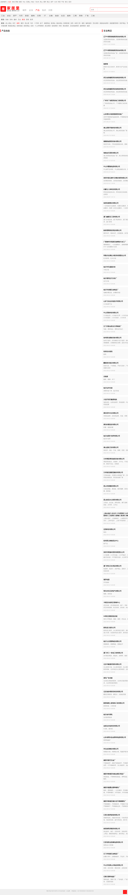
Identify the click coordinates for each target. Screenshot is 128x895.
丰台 (24, 2)
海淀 (32, 2)
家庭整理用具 (114, 23)
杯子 (41, 23)
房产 (15, 16)
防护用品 (123, 23)
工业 (3, 16)
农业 (9, 16)
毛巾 (31, 23)
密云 (66, 2)
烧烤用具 (83, 26)
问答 (50, 10)
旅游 (57, 16)
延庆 (70, 2)
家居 (27, 16)
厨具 (18, 23)
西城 (16, 2)
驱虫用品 (59, 23)
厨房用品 (27, 26)
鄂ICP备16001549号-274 (53, 891)
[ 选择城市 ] (3, 2)
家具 (31, 19)
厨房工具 (77, 23)
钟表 (60, 26)
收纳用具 (55, 26)
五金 (19, 19)
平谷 (62, 2)
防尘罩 (27, 23)
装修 (7, 19)
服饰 (33, 16)
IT (45, 16)
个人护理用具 (39, 26)
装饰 (11, 19)
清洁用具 (48, 26)
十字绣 (36, 23)
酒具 (83, 23)
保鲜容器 (20, 26)
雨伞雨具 (66, 26)
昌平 (52, 2)
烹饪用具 (96, 23)
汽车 (21, 16)
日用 (39, 16)
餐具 (22, 23)
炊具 (32, 26)
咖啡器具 (89, 23)
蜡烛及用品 (12, 26)
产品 (38, 10)
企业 (31, 10)
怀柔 (59, 2)
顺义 (48, 2)
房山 (41, 2)
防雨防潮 (66, 23)
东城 (13, 2)
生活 (63, 16)
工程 (93, 16)
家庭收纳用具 (104, 23)
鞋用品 (53, 23)
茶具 (72, 23)
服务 (69, 16)
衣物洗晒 (4, 26)
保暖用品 (47, 23)
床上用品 (9, 23)
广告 (87, 16)
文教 (51, 16)
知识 (44, 10)
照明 (27, 19)
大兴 (55, 2)
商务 (81, 16)
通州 (44, 2)
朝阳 (20, 2)
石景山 (28, 2)
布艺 (14, 23)
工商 (75, 16)
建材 (15, 19)
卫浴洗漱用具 (74, 26)
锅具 (88, 26)
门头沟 (37, 2)
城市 (24, 10)
